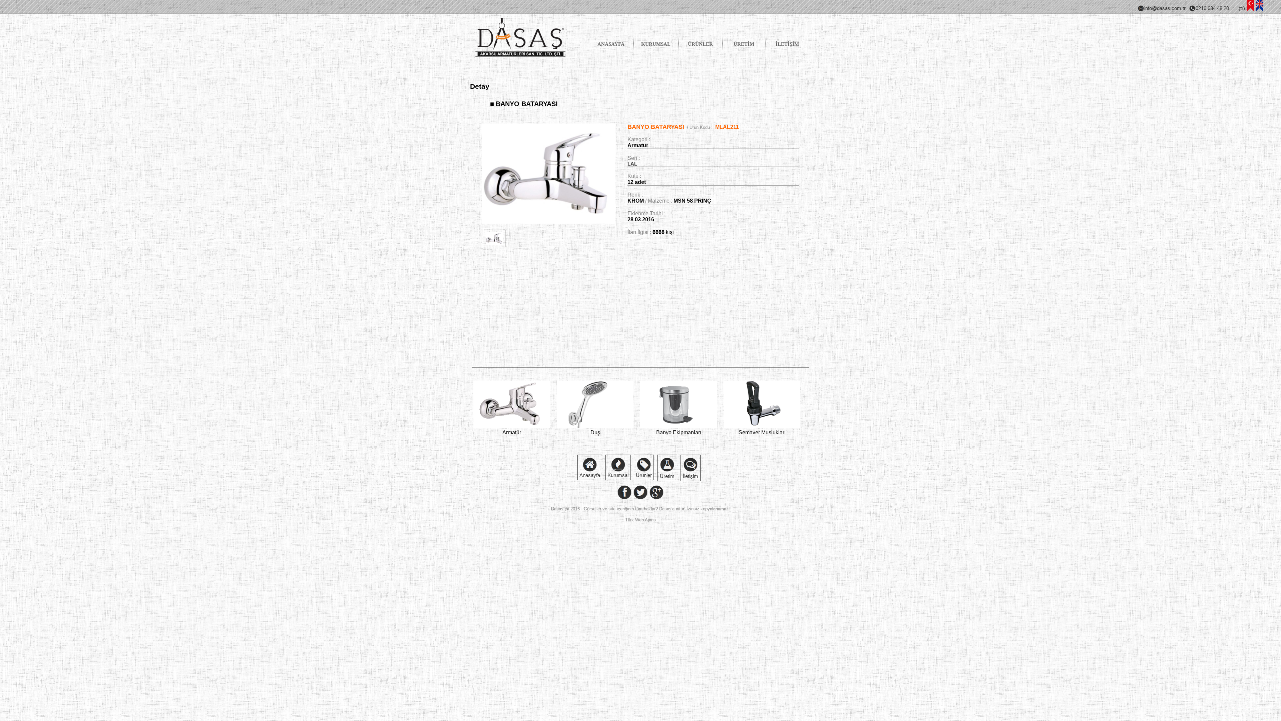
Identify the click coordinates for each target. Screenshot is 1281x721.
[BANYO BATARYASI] (548, 222)
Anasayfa (589, 475)
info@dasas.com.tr (1165, 8)
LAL (632, 164)
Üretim (667, 476)
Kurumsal (617, 475)
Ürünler (644, 475)
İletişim (690, 476)
